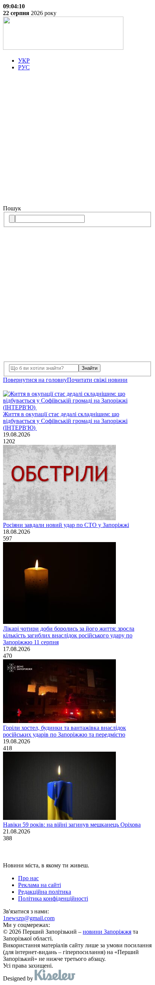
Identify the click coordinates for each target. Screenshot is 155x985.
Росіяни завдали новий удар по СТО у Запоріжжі (66, 525)
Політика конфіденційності (53, 898)
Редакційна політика (44, 891)
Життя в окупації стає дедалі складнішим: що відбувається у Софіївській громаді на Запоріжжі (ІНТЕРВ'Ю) (65, 421)
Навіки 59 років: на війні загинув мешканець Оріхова (72, 824)
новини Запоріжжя (107, 931)
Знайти (89, 368)
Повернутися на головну (35, 380)
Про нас (28, 878)
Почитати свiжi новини (97, 380)
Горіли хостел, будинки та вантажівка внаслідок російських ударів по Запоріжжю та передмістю (64, 731)
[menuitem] (85, 60)
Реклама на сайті (39, 885)
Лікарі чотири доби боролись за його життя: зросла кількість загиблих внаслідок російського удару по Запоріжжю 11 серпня (68, 635)
